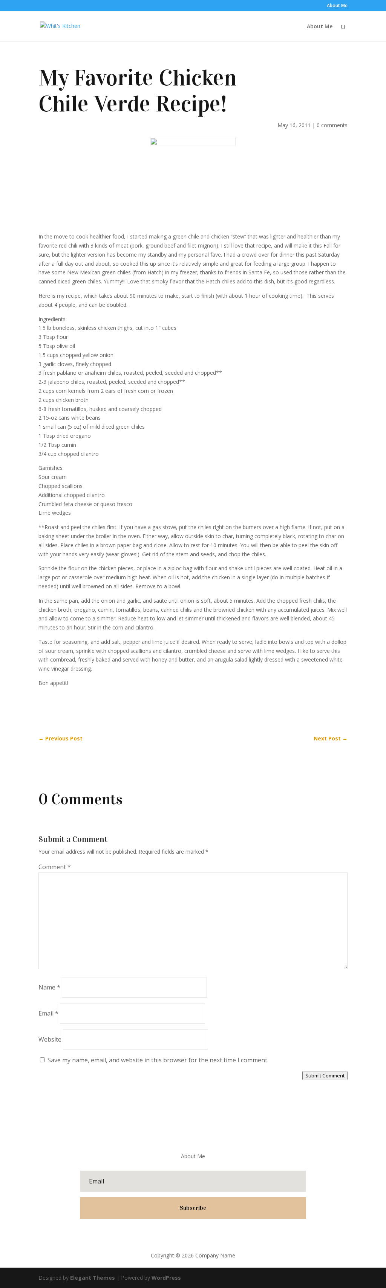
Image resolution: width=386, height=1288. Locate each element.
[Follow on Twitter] (185, 1233)
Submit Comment (325, 1075)
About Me (337, 6)
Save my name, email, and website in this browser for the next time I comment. (157, 1060)
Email (48, 1013)
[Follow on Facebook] (170, 1233)
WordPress (166, 1277)
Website (49, 1039)
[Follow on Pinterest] (201, 1233)
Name (49, 987)
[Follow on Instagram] (216, 1233)
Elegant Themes (92, 1277)
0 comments (332, 125)
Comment (54, 867)
